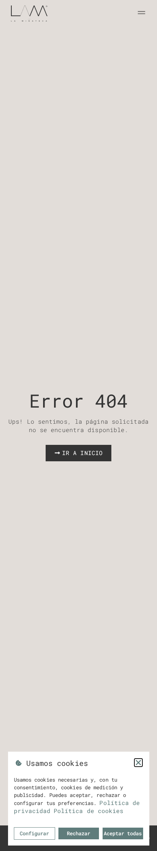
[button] (138, 762)
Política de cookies (89, 810)
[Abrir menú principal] (141, 12)
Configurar (34, 833)
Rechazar (78, 833)
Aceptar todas (123, 833)
